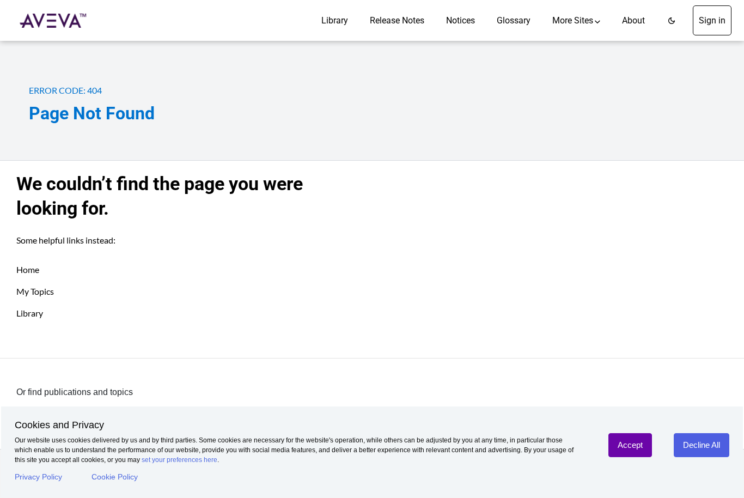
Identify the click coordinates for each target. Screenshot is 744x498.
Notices (460, 20)
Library (334, 20)
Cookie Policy (115, 476)
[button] (671, 20)
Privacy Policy (38, 476)
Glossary (513, 20)
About (633, 20)
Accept (630, 445)
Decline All (701, 445)
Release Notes (397, 20)
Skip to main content (45, 12)
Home (27, 269)
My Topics (35, 291)
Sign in (712, 20)
